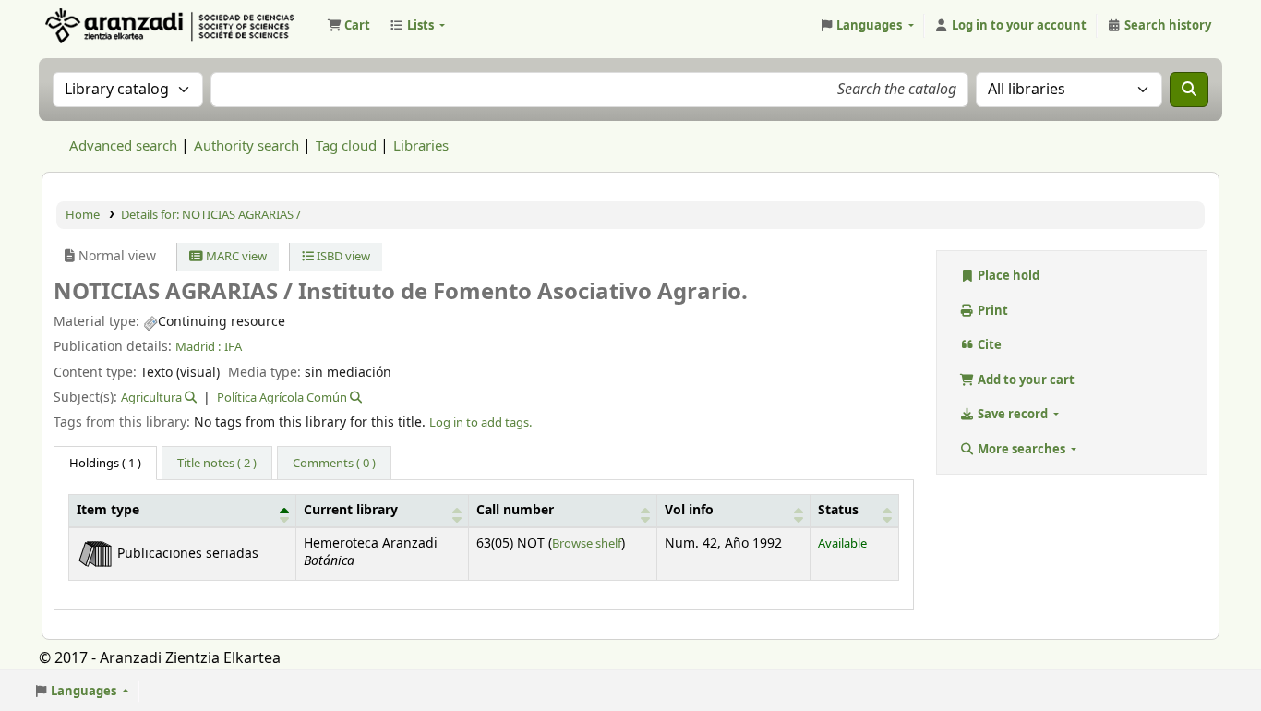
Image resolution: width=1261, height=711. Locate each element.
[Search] (1189, 89)
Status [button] (838, 510)
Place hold (1007, 275)
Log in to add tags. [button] (480, 422)
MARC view (235, 256)
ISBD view (342, 256)
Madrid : (198, 347)
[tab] (217, 463)
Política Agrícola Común (282, 397)
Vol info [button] (689, 510)
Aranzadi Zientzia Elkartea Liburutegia (88, 25)
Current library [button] (351, 510)
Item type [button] (108, 510)
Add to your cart (1025, 380)
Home (83, 214)
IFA (233, 347)
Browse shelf (586, 543)
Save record (1013, 414)
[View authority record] (189, 397)
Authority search (246, 146)
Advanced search (123, 146)
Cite (988, 345)
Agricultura (151, 397)
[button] (348, 25)
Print (991, 310)
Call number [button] (515, 510)
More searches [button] (1021, 449)
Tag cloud (346, 146)
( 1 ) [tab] (105, 463)
